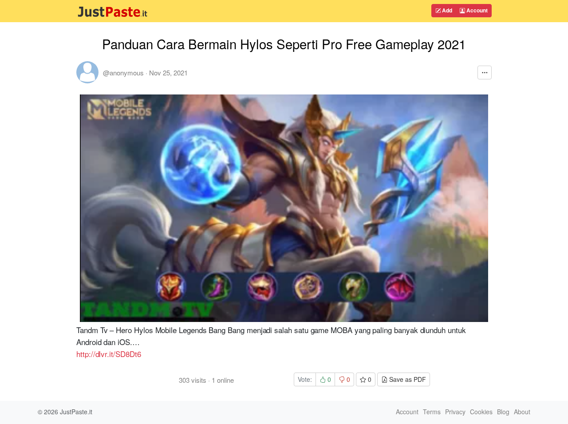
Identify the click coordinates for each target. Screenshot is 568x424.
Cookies (481, 411)
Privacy (455, 411)
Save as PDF (406, 379)
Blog (503, 411)
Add (446, 10)
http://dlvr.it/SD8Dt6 (108, 353)
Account (476, 10)
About (522, 411)
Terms (432, 411)
